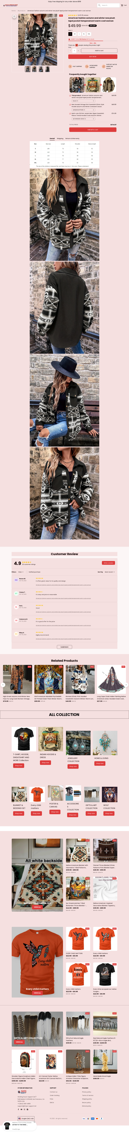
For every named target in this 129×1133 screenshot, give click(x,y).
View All (37, 907)
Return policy (86, 1102)
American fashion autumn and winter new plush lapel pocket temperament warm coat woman (63, 585)
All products (21, 11)
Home (14, 11)
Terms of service (87, 1095)
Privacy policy (86, 1092)
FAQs (51, 1099)
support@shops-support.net (27, 1106)
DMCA (52, 1102)
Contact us (53, 1092)
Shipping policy (87, 1099)
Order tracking (54, 1095)
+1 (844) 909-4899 (24, 1104)
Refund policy (86, 1106)
